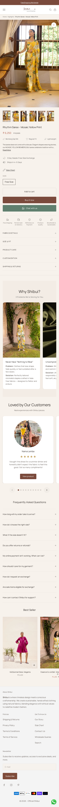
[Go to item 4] (33, 116)
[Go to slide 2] (21, 490)
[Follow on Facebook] (4, 785)
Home (5, 17)
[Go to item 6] (50, 116)
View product (28, 476)
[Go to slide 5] (28, 490)
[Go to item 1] (6, 116)
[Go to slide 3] (23, 490)
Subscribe (9, 776)
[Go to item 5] (42, 116)
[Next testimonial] (47, 490)
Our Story (39, 719)
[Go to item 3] (24, 116)
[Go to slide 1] (18, 490)
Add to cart (29, 191)
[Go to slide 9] (38, 490)
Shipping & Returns (11, 719)
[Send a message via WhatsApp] (54, 802)
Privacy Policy (9, 725)
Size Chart (39, 725)
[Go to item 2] (15, 116)
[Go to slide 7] (33, 490)
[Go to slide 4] (25, 490)
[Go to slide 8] (35, 490)
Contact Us (40, 731)
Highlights (11, 17)
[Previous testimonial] (12, 490)
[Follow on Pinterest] (18, 785)
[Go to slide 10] (40, 490)
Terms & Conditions (11, 731)
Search (38, 742)
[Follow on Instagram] (11, 785)
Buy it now (29, 200)
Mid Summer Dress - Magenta (20, 672)
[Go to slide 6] (30, 490)
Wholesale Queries (43, 737)
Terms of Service (10, 737)
